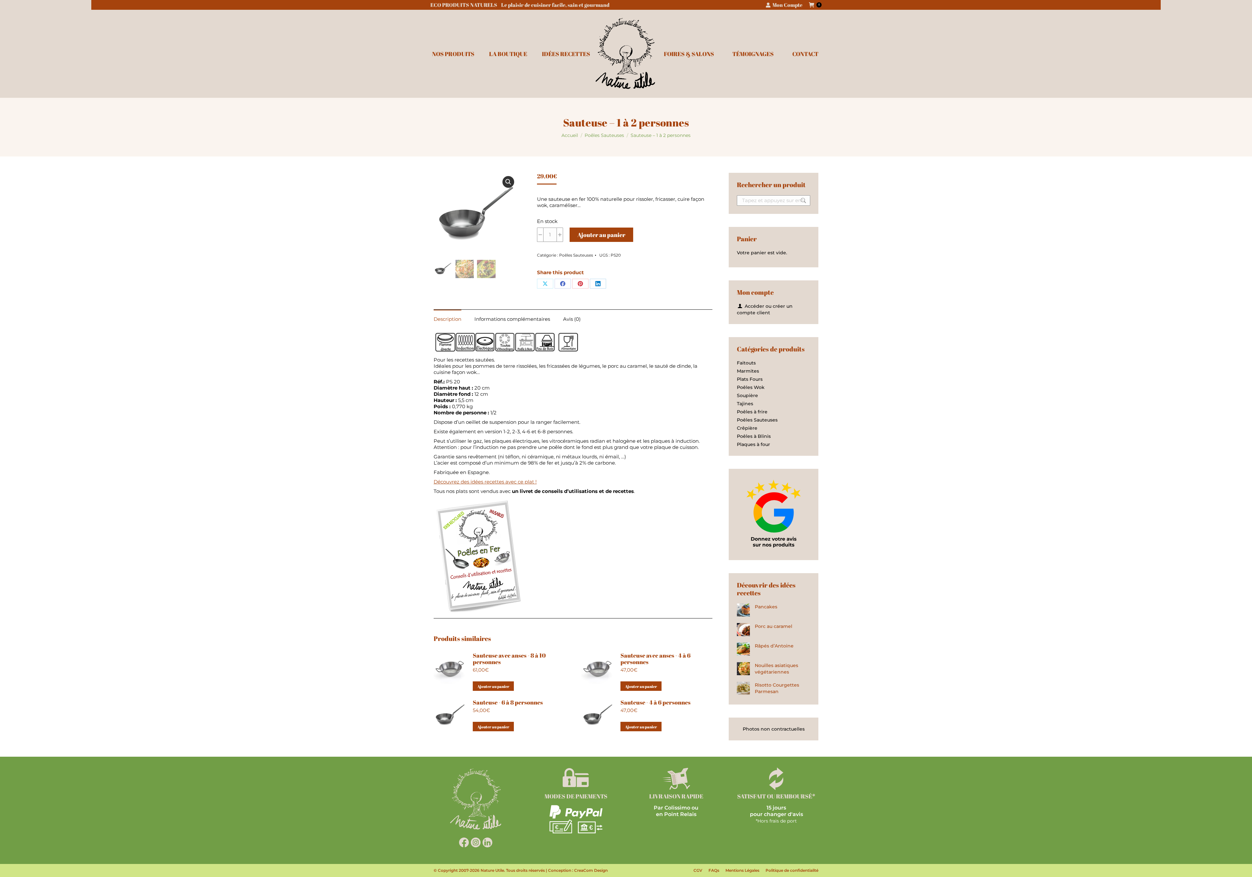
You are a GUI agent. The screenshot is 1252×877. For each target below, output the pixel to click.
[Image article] (743, 610)
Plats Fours (750, 379)
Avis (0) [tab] (572, 319)
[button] (508, 182)
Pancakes (766, 607)
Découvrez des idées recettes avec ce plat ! (485, 482)
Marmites (748, 371)
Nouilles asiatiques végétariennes (776, 668)
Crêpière (747, 428)
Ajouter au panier (601, 235)
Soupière (747, 395)
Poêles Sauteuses (576, 255)
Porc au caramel (773, 626)
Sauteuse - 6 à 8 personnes (508, 702)
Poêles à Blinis (754, 436)
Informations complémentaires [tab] (512, 319)
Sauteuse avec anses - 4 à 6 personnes (655, 658)
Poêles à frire (752, 412)
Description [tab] (447, 319)
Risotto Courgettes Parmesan (777, 688)
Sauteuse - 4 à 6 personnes (655, 702)
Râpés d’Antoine (774, 646)
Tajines (745, 404)
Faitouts (746, 363)
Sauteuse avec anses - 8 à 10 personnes (509, 658)
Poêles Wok (751, 387)
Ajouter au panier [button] (493, 686)
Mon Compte (787, 4)
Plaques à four (753, 444)
